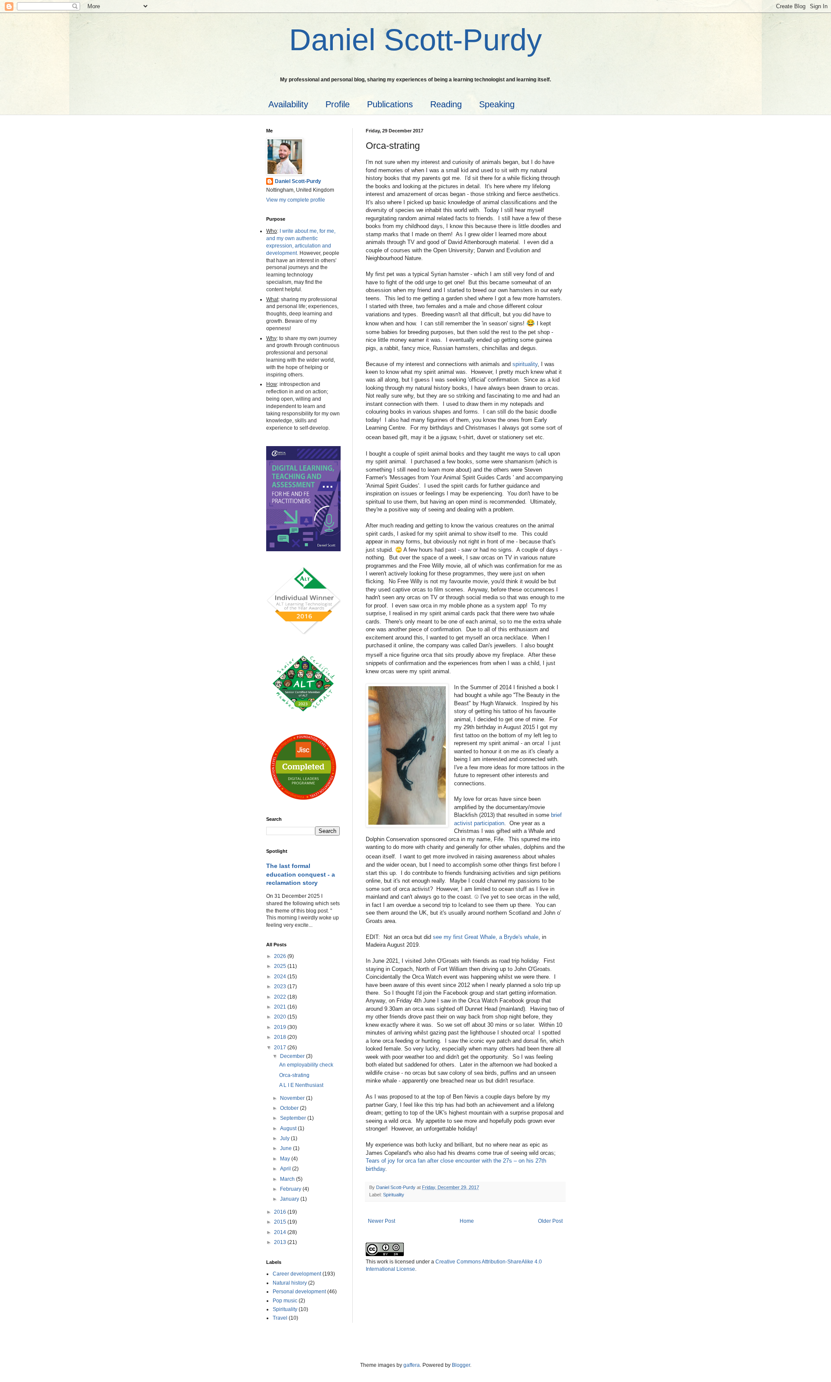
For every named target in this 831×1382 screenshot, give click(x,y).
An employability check (306, 1065)
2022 (280, 997)
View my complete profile (295, 200)
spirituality (525, 364)
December (293, 1056)
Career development (297, 1274)
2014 (280, 1232)
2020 (280, 1017)
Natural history (290, 1283)
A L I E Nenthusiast (301, 1085)
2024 (280, 977)
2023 (280, 986)
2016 (280, 1212)
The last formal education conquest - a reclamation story (300, 874)
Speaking (497, 104)
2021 (280, 1007)
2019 (280, 1027)
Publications (390, 104)
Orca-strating (294, 1075)
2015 (280, 1222)
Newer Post (381, 1221)
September (293, 1118)
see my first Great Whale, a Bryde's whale (485, 937)
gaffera (411, 1365)
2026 (280, 956)
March (288, 1179)
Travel (280, 1318)
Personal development (299, 1292)
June (286, 1148)
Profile (337, 104)
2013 (280, 1242)
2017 (280, 1048)
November (293, 1098)
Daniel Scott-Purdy (298, 181)
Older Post (550, 1221)
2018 (280, 1037)
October (290, 1108)
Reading (446, 104)
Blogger (461, 1365)
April (286, 1169)
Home (467, 1221)
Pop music (285, 1301)
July (285, 1138)
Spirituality (393, 1194)
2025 (280, 966)
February (291, 1189)
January (290, 1199)
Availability (288, 104)
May (285, 1159)
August (289, 1128)
